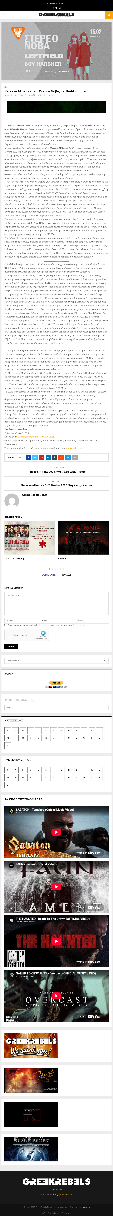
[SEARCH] (105, 661)
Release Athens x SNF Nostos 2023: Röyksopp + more (56, 485)
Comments (49, 574)
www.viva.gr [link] (48, 436)
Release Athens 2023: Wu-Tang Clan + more (56, 471)
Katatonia (63, 558)
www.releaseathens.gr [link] (28, 436)
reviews (66, 574)
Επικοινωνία (56, 1189)
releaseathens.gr (74, 447)
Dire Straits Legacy (14, 558)
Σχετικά (41, 1213)
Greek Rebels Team (15, 95)
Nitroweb (86, 1207)
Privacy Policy (53, 1213)
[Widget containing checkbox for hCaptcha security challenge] (26, 635)
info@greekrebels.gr (62, 1194)
